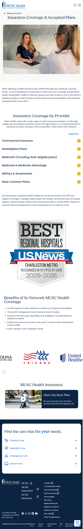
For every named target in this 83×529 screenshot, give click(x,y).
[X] (26, 513)
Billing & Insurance (14, 13)
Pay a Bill (49, 513)
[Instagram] (29, 513)
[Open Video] (23, 399)
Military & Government (41, 173)
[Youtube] (36, 513)
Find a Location (51, 493)
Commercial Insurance (41, 141)
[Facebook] (23, 513)
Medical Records (51, 503)
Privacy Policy (40, 525)
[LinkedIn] (32, 513)
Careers (48, 483)
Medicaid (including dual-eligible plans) (41, 157)
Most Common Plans (41, 182)
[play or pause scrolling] (4, 371)
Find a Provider (51, 489)
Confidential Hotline (52, 486)
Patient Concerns (51, 510)
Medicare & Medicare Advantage (41, 165)
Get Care (48, 500)
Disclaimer (32, 525)
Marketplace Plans (41, 149)
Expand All (74, 134)
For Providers (49, 497)
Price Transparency (52, 517)
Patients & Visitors (51, 507)
